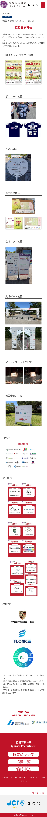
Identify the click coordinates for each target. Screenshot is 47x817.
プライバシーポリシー (38, 793)
